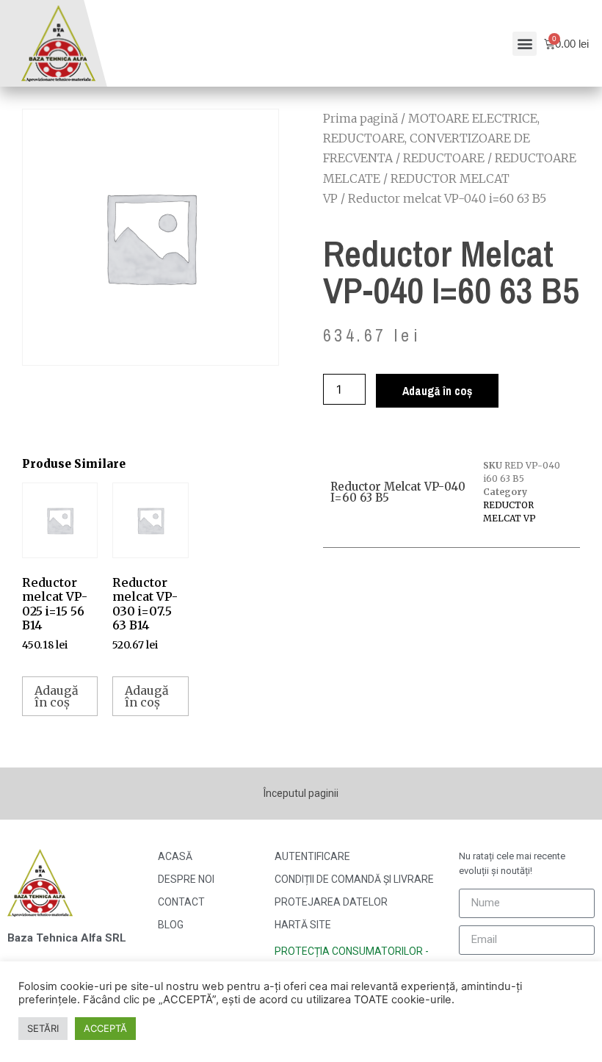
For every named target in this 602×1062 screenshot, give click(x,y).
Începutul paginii (301, 793)
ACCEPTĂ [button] (105, 1028)
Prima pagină (360, 118)
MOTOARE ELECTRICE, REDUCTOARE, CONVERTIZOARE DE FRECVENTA (431, 138)
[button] (524, 44)
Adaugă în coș (437, 391)
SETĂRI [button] (43, 1028)
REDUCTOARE (444, 158)
